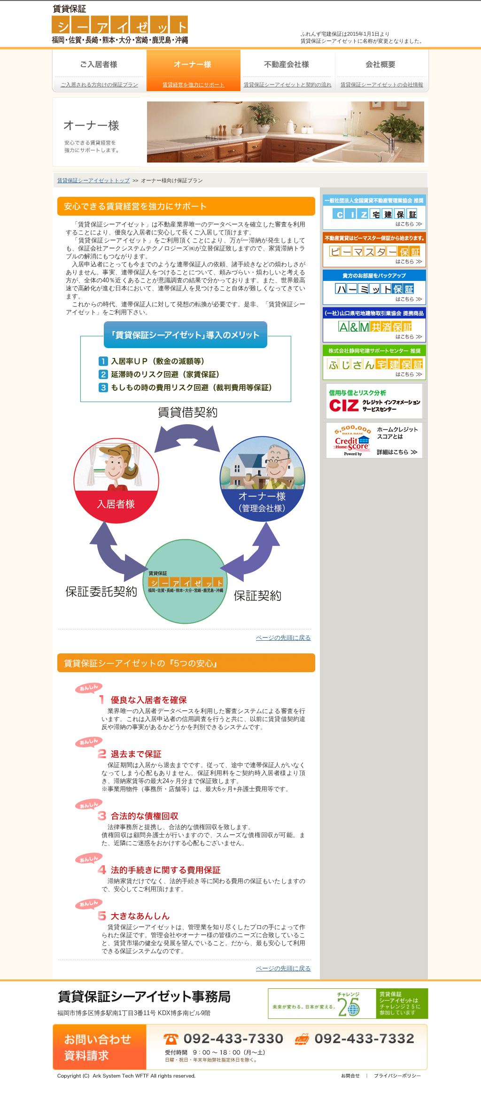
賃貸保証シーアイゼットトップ (93, 180)
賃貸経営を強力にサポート (186, 68)
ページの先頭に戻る (283, 637)
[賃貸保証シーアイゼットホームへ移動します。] (120, 39)
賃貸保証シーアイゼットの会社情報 (378, 68)
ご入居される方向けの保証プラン (95, 68)
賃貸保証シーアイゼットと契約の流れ (286, 68)
